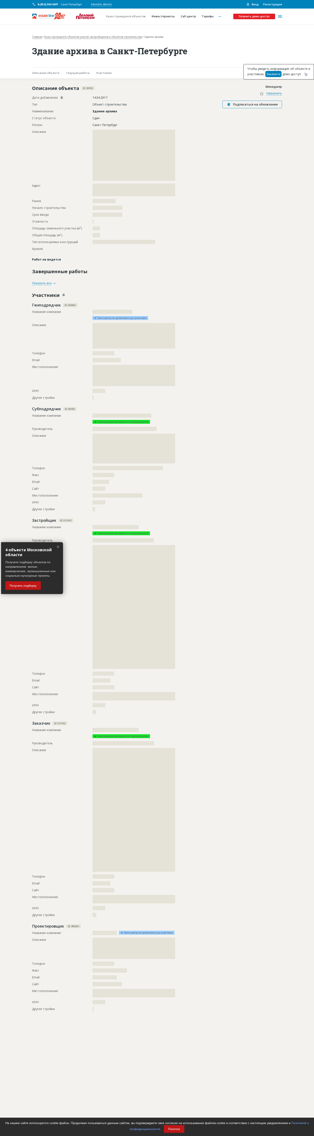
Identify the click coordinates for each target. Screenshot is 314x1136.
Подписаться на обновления (255, 104)
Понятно (174, 1129)
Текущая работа (78, 73)
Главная (37, 37)
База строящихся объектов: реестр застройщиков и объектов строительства (93, 37)
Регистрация (272, 4)
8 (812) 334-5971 (48, 4)
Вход (254, 4)
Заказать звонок (101, 4)
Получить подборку (23, 585)
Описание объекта (45, 73)
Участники (104, 73)
